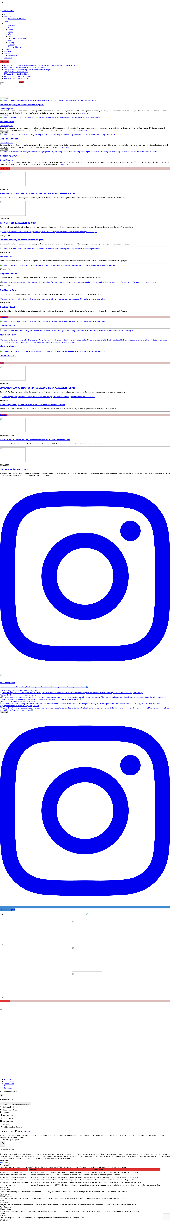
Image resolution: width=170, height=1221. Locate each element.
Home (6, 14)
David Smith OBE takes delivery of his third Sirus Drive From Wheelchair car (35, 439)
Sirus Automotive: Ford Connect (15, 469)
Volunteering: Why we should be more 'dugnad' (22, 104)
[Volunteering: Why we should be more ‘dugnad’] (48, 232)
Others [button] (2, 1213)
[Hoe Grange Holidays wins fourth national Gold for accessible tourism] (47, 397)
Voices (10, 32)
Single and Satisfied (9, 139)
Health (10, 30)
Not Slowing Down (8, 156)
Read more (86, 113)
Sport (10, 40)
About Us (7, 17)
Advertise (7, 53)
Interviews (12, 25)
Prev (2, 98)
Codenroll (26, 1131)
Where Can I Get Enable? (17, 19)
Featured (7, 23)
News (6, 21)
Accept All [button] (15, 1139)
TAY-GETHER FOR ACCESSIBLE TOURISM (18, 223)
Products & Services (15, 47)
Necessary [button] (4, 1161)
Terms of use (9, 1086)
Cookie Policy (9, 1084)
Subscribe (7, 51)
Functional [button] (4, 1187)
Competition (8, 49)
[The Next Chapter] (85, 342)
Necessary (6, 1163)
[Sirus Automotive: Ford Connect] (13, 461)
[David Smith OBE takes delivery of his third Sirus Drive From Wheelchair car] (13, 432)
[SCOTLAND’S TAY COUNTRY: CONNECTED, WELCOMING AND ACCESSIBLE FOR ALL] (13, 185)
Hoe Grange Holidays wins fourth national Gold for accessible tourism (32, 404)
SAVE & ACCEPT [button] (6, 1220)
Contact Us (8, 58)
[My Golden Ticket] (67, 330)
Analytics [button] (3, 1200)
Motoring (11, 45)
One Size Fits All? (8, 307)
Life (9, 34)
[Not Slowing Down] (78, 282)
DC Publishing (9, 1081)
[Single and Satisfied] (57, 265)
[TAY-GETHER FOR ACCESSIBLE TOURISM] (13, 215)
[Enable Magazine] (85, 11)
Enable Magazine (6, 109)
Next (6, 98)
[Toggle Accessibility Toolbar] (1, 1096)
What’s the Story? (8, 355)
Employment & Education (17, 38)
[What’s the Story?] (53, 351)
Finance (10, 27)
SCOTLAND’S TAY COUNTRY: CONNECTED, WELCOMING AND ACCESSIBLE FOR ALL (37, 193)
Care (9, 36)
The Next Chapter (8, 346)
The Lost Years (7, 121)
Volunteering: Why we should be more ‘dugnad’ (22, 239)
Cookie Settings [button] (6, 1139)
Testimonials (12, 56)
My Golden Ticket (8, 335)
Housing (11, 43)
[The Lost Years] (50, 249)
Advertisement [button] (5, 1207)
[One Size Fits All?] (52, 299)
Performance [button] (5, 1194)
